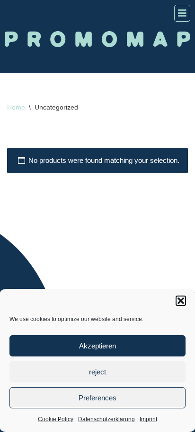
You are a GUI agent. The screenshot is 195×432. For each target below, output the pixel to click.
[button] (181, 300)
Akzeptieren (97, 346)
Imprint (148, 419)
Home (16, 107)
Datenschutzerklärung (106, 419)
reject (97, 372)
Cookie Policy (55, 419)
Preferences (97, 398)
